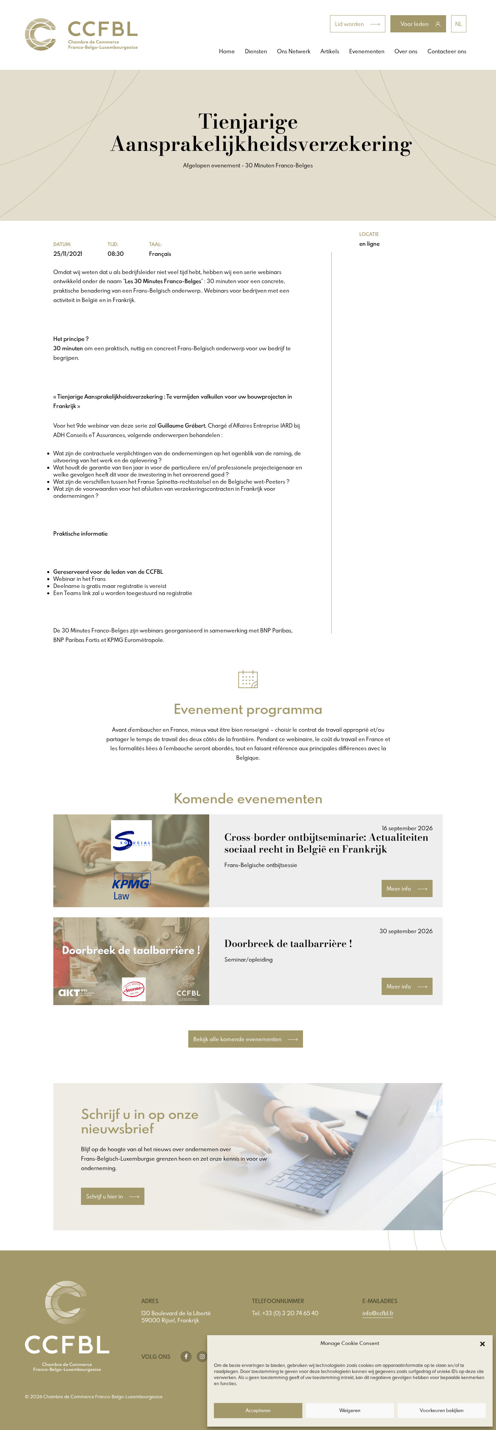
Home (227, 51)
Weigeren (349, 1410)
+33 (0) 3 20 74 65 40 (290, 1313)
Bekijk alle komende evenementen (238, 1039)
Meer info (399, 888)
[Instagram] (202, 1356)
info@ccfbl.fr (377, 1313)
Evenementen (366, 51)
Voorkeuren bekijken (442, 1410)
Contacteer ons (447, 51)
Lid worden (350, 23)
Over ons (405, 51)
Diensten (256, 51)
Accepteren (258, 1410)
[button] (482, 1344)
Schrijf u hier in (105, 1196)
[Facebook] (186, 1356)
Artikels (330, 51)
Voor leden (415, 23)
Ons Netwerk (293, 51)
